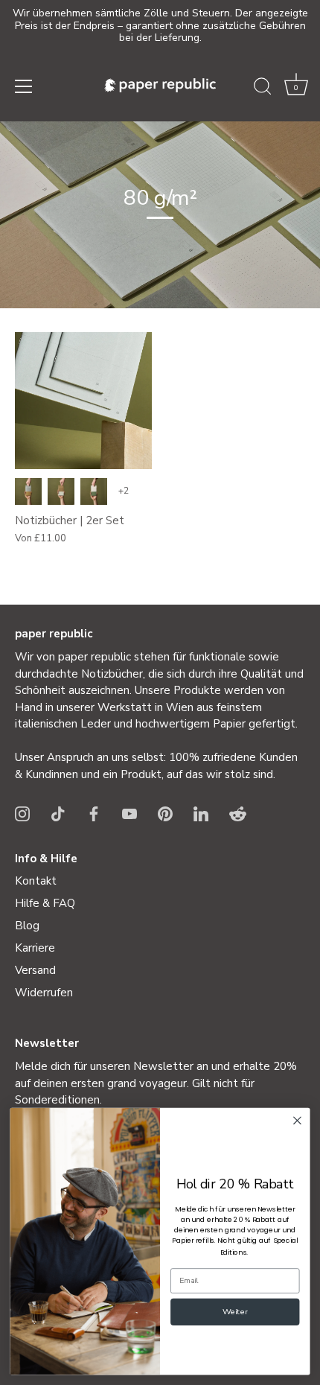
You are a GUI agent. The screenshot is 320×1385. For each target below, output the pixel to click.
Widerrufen (44, 992)
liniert (61, 491)
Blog (27, 925)
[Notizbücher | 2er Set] (83, 400)
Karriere (35, 947)
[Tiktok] (58, 813)
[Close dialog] (298, 1121)
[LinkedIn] (200, 813)
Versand (35, 970)
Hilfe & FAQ (45, 903)
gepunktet (93, 491)
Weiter (235, 1312)
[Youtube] (129, 813)
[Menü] (23, 86)
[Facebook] (93, 813)
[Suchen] (262, 88)
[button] (296, 88)
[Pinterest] (165, 813)
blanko (28, 491)
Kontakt (36, 880)
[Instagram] (22, 813)
